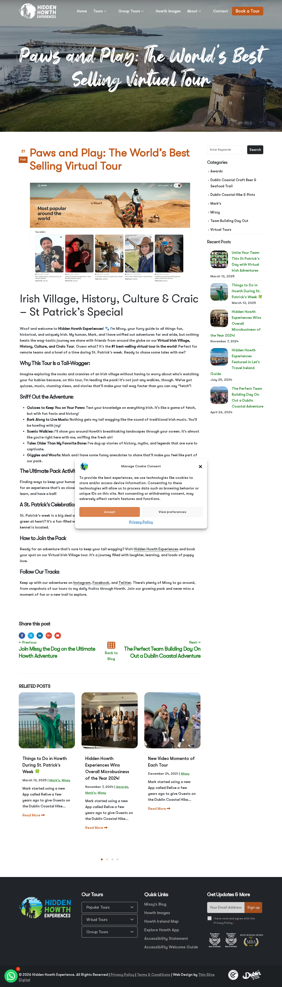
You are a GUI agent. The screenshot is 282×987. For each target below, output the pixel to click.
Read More (31, 815)
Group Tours (129, 11)
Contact (220, 11)
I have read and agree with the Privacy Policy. (234, 920)
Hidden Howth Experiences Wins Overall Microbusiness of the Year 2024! (235, 323)
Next (194, 642)
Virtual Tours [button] (97, 919)
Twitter (31, 635)
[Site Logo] (37, 11)
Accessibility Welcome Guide (171, 947)
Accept (109, 512)
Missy (66, 780)
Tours (98, 11)
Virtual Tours (220, 230)
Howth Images (168, 11)
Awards (122, 787)
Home (82, 11)
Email (57, 635)
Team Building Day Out (229, 221)
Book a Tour (248, 11)
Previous (28, 642)
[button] (200, 466)
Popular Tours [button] (98, 907)
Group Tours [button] (97, 932)
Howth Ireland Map (161, 921)
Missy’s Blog (155, 904)
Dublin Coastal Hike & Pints (232, 195)
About (192, 11)
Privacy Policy (141, 522)
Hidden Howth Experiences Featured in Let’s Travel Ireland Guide (235, 362)
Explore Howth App (161, 930)
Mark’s (54, 780)
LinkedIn (40, 635)
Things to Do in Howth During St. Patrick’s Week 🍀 (247, 291)
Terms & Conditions (153, 975)
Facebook (22, 635)
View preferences (172, 512)
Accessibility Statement (166, 938)
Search (255, 150)
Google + (49, 635)
